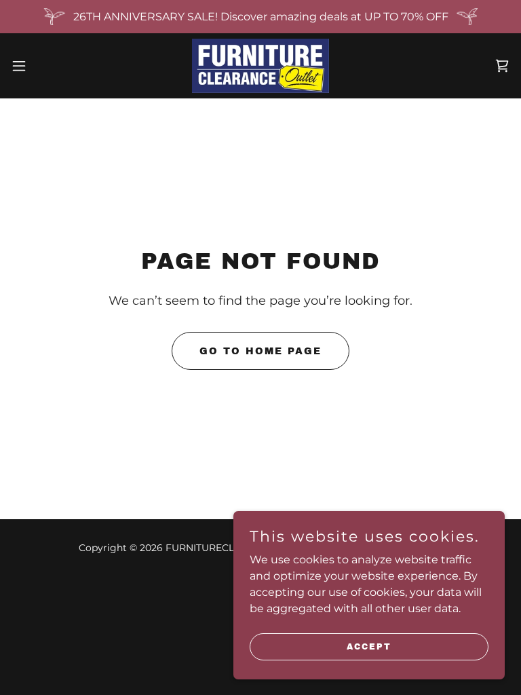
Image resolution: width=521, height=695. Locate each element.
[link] (260, 66)
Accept (369, 646)
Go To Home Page (260, 351)
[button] (43, 65)
